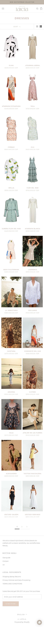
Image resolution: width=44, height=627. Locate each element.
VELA (33, 106)
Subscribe (11, 604)
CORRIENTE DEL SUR (32, 351)
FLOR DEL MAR (33, 188)
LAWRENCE (32, 269)
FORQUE (11, 147)
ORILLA (11, 188)
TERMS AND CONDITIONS (12, 584)
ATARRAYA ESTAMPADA (11, 106)
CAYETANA (11, 351)
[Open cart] (41, 8)
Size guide (6, 558)
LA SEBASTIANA (11, 310)
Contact (6, 561)
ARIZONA (11, 392)
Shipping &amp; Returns (12, 577)
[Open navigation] (3, 8)
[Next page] (26, 526)
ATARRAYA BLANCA (32, 228)
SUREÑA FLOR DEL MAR (11, 228)
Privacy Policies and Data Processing (16, 580)
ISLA (32, 147)
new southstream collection (22, 2)
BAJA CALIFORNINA (11, 269)
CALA (11, 433)
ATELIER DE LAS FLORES (32, 433)
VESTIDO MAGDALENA (32, 473)
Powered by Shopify (22, 622)
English (21, 614)
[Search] (37, 8)
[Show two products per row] (41, 26)
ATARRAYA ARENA (33, 65)
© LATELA (22, 619)
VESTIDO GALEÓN (11, 514)
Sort (16, 26)
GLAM (11, 65)
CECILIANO (32, 310)
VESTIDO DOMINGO (32, 514)
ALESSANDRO (11, 473)
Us (3, 565)
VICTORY (32, 392)
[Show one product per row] (37, 26)
